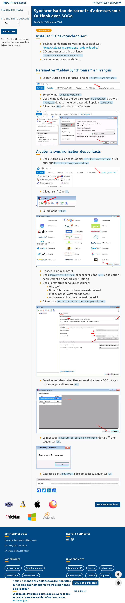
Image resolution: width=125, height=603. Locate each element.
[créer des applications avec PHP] (9, 504)
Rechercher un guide (12, 10)
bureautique (74, 575)
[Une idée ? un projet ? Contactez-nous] (118, 574)
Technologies (16, 2)
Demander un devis (107, 504)
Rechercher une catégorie (15, 19)
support (105, 575)
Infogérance (13, 568)
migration (106, 568)
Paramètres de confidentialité (118, 582)
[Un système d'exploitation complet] (13, 517)
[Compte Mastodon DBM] (73, 540)
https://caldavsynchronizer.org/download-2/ (71, 47)
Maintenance (31, 575)
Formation (12, 575)
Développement (34, 568)
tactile (91, 568)
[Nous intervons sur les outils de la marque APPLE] (37, 504)
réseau (91, 575)
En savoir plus (20, 600)
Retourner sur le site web (106, 2)
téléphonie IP (75, 568)
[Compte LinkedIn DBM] (68, 540)
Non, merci (80, 591)
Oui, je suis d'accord (85, 583)
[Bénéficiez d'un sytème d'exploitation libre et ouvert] (22, 504)
